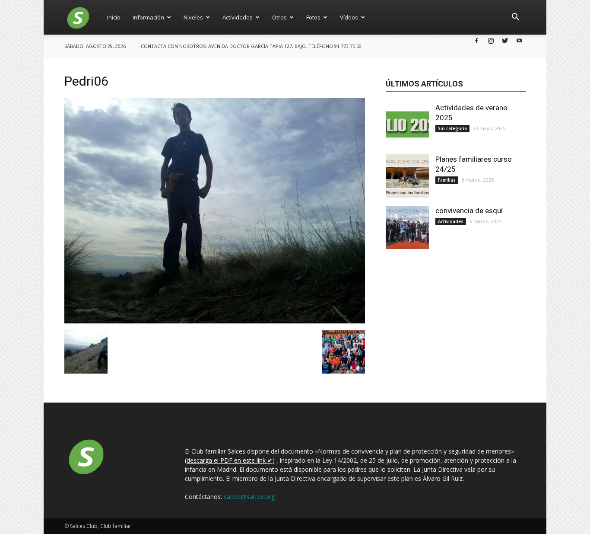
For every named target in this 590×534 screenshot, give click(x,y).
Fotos (313, 17)
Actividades (237, 17)
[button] (515, 17)
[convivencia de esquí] (407, 227)
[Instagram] (490, 40)
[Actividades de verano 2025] (407, 124)
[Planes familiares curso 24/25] (407, 176)
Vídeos (349, 17)
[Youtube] (519, 40)
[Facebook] (476, 40)
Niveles (193, 17)
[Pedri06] (214, 321)
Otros (279, 17)
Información (148, 17)
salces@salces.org (249, 496)
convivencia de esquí (469, 210)
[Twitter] (504, 40)
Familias (447, 180)
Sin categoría (452, 128)
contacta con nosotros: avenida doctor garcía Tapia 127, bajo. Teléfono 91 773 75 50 (251, 46)
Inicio (114, 17)
